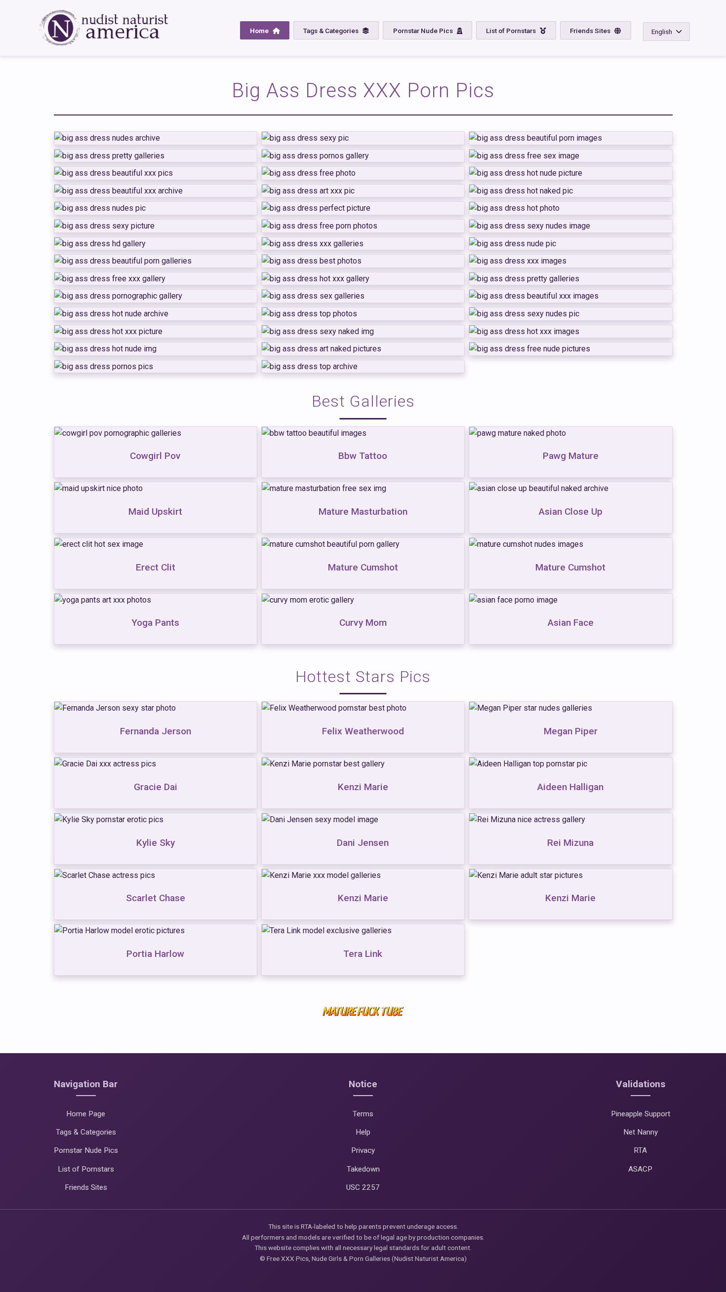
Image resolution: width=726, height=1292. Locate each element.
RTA (640, 1150)
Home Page (85, 1113)
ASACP (640, 1169)
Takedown (363, 1169)
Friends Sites (591, 31)
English (661, 32)
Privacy (363, 1150)
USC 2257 (363, 1187)
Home (260, 31)
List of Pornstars (511, 31)
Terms (363, 1113)
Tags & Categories (331, 31)
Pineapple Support (640, 1113)
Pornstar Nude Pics (423, 31)
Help (363, 1132)
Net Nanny (640, 1132)
